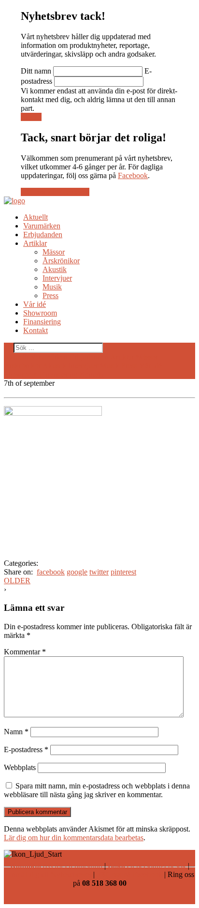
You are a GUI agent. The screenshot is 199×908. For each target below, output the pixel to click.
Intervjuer (57, 278)
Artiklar (35, 243)
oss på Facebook (129, 874)
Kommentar (25, 652)
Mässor (54, 252)
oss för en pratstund (56, 866)
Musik (52, 287)
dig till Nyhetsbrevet (48, 874)
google (77, 572)
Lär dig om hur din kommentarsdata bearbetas (73, 837)
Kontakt (35, 330)
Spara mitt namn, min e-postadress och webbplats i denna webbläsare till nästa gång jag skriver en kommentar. (97, 790)
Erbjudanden (42, 234)
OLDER (17, 580)
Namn (16, 731)
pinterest (123, 572)
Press (50, 295)
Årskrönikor (61, 261)
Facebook (133, 175)
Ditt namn (36, 71)
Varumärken (41, 226)
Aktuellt (35, 217)
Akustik (55, 269)
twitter (99, 572)
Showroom (40, 313)
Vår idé (34, 304)
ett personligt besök (147, 866)
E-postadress (26, 749)
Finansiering (42, 322)
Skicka (31, 117)
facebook (51, 572)
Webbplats (20, 767)
